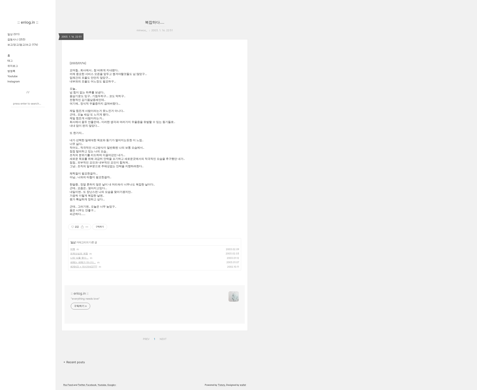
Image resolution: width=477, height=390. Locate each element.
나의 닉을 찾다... (79, 257)
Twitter (81, 384)
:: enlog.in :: (28, 22)
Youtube (12, 76)
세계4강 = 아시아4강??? (83, 266)
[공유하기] (82, 227)
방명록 (11, 71)
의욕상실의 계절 (79, 253)
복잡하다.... (154, 22)
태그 (10, 60)
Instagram (13, 81)
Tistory (221, 384)
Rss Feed (68, 384)
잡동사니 (16, 39)
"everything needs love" (85, 298)
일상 (13, 34)
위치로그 (12, 65)
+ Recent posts (74, 362)
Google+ (111, 384)
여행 (72, 249)
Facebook (91, 384)
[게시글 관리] (87, 227)
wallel (243, 384)
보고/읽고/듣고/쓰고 (22, 44)
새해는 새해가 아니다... (83, 262)
